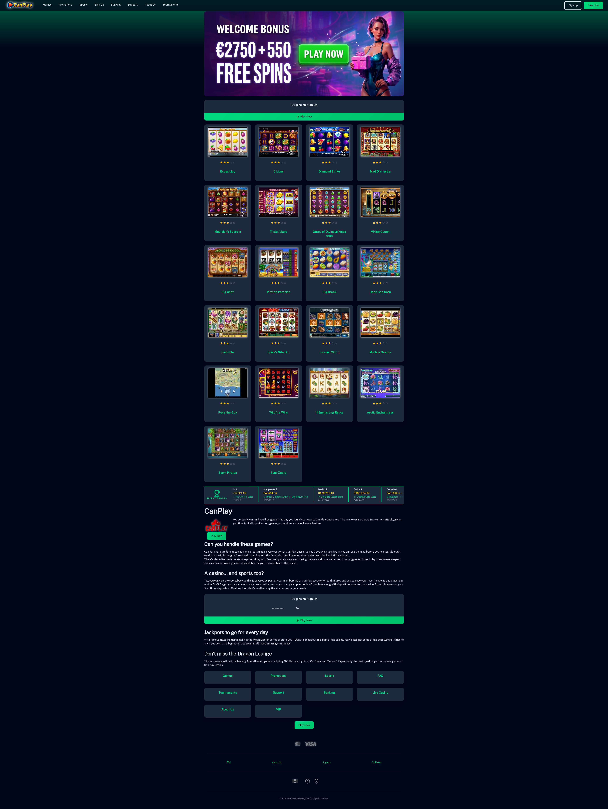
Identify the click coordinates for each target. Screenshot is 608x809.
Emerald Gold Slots (352, 497)
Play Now (593, 5)
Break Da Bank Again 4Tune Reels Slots (272, 497)
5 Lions (279, 171)
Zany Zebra (278, 472)
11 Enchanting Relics (330, 412)
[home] (21, 8)
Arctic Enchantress (380, 412)
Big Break (329, 292)
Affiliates (376, 762)
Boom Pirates (227, 472)
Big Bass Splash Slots (317, 497)
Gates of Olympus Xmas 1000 (329, 234)
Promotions (65, 4)
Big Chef (228, 292)
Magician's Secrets (227, 231)
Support (133, 4)
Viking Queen (380, 231)
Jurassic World (329, 352)
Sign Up (99, 4)
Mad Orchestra (380, 171)
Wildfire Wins (278, 412)
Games (47, 4)
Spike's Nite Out (279, 352)
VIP (278, 709)
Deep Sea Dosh (380, 292)
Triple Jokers (279, 231)
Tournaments (171, 4)
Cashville (227, 352)
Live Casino (380, 692)
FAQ (380, 675)
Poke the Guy (227, 412)
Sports (83, 4)
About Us (150, 4)
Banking (116, 4)
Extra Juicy (227, 171)
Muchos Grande (380, 352)
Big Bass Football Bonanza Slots (392, 497)
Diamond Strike (329, 171)
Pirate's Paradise (278, 292)
